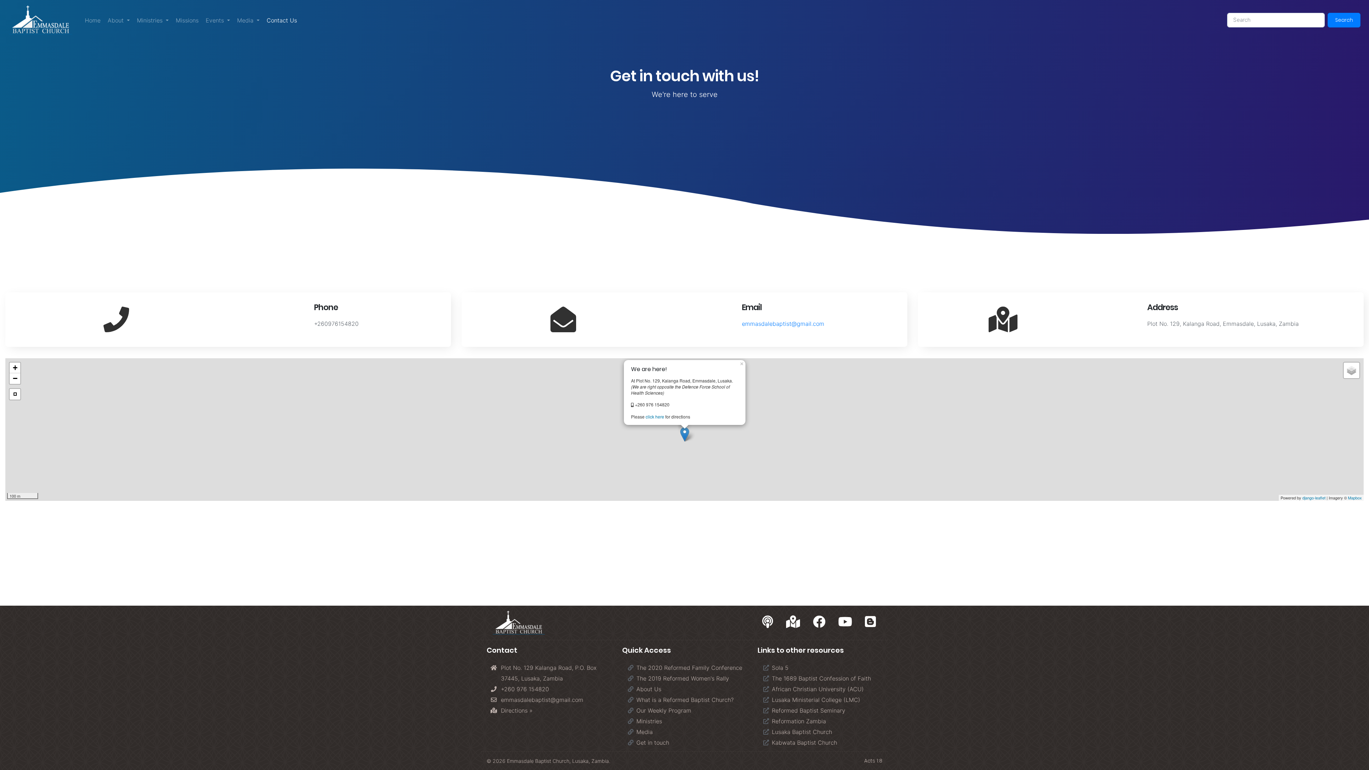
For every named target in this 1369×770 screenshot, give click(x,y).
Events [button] (216, 20)
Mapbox (1355, 497)
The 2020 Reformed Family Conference (689, 667)
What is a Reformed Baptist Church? (685, 699)
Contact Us (284, 20)
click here (655, 417)
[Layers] (1351, 370)
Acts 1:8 (873, 760)
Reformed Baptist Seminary (808, 710)
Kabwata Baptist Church (804, 742)
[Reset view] (15, 394)
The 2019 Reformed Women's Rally (682, 678)
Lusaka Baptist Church (802, 731)
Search (1344, 20)
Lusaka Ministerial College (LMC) (816, 699)
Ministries (649, 721)
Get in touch (652, 742)
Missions (187, 20)
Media (644, 731)
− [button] (15, 378)
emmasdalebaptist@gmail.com (783, 323)
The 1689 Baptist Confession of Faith (821, 678)
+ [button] (15, 367)
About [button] (116, 20)
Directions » (517, 710)
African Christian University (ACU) (818, 689)
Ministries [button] (150, 20)
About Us (648, 689)
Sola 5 (780, 667)
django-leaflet (1314, 497)
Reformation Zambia (799, 721)
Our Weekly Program (663, 710)
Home (93, 20)
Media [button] (246, 20)
